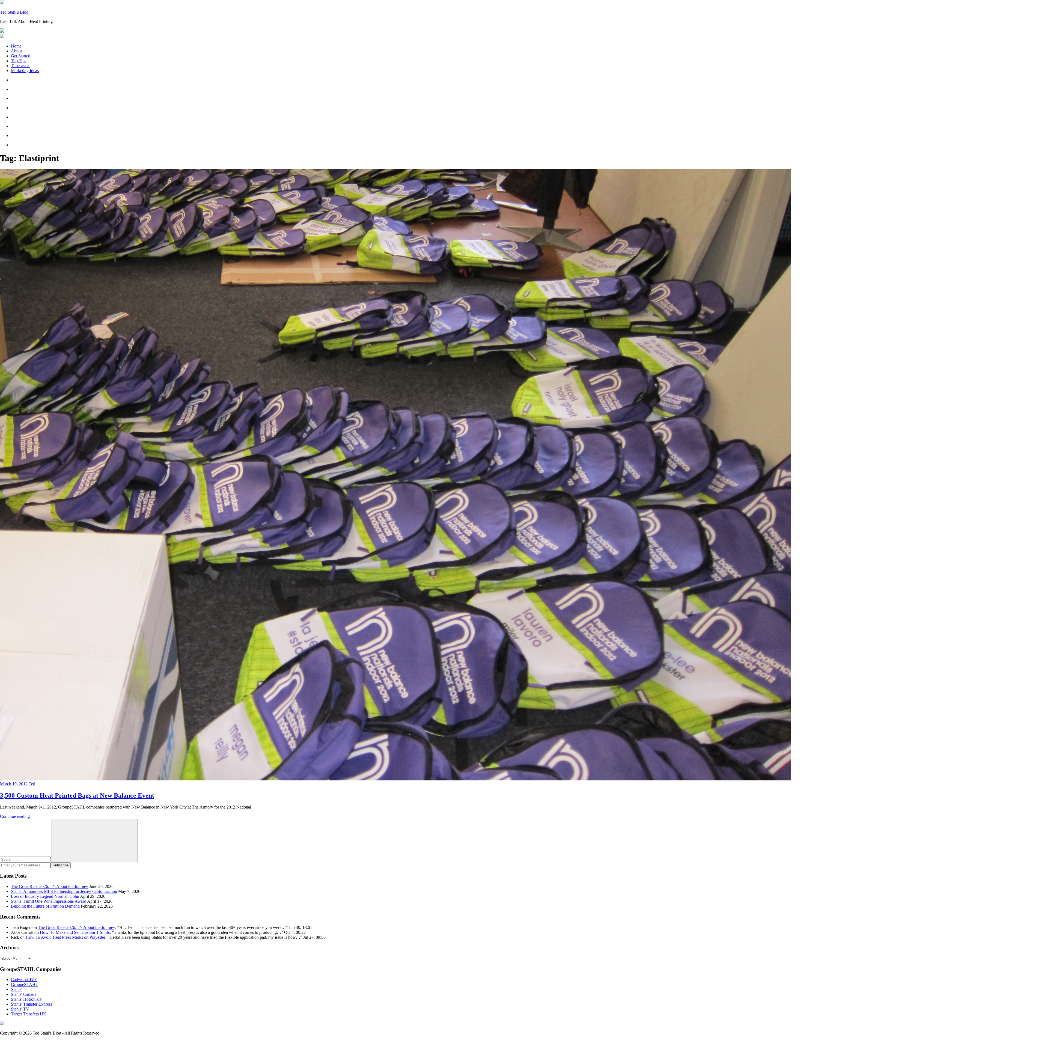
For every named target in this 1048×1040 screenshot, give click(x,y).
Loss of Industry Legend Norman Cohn (45, 896)
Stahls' (16, 989)
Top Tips (18, 60)
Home (16, 46)
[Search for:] (26, 859)
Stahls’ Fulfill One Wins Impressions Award (48, 901)
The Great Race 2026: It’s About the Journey (49, 886)
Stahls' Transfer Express (31, 1004)
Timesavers (20, 65)
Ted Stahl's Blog (14, 12)
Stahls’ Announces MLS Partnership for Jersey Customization (64, 891)
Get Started (20, 56)
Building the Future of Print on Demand (45, 906)
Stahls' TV (20, 1009)
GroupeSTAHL (24, 984)
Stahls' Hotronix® (26, 999)
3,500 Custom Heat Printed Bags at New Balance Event (77, 795)
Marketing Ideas (25, 70)
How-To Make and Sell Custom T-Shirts (75, 932)
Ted (32, 784)
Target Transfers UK (28, 1014)
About (16, 51)
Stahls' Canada (23, 994)
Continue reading (15, 816)
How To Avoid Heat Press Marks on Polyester (65, 937)
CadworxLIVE (24, 979)
